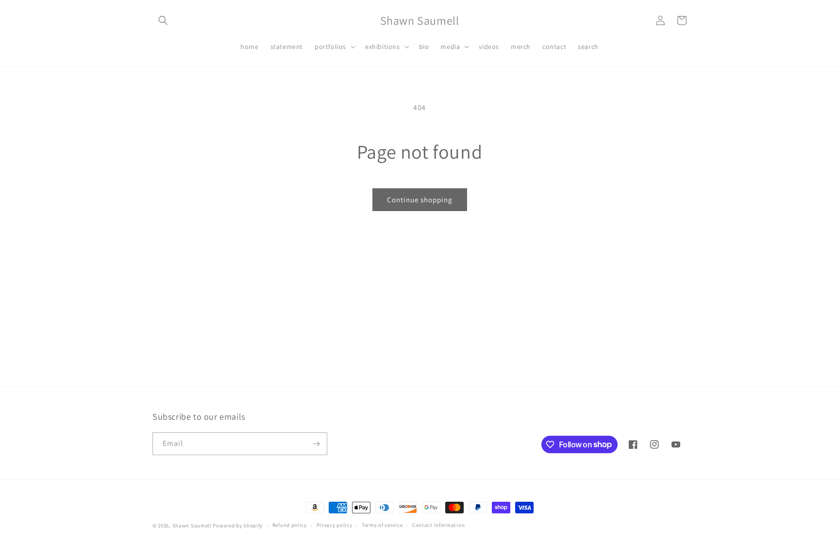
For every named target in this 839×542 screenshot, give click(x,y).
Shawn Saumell (192, 525)
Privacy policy (334, 525)
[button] (163, 20)
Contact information (438, 525)
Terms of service (382, 525)
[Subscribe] (316, 443)
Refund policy (289, 525)
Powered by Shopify (238, 525)
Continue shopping (420, 199)
